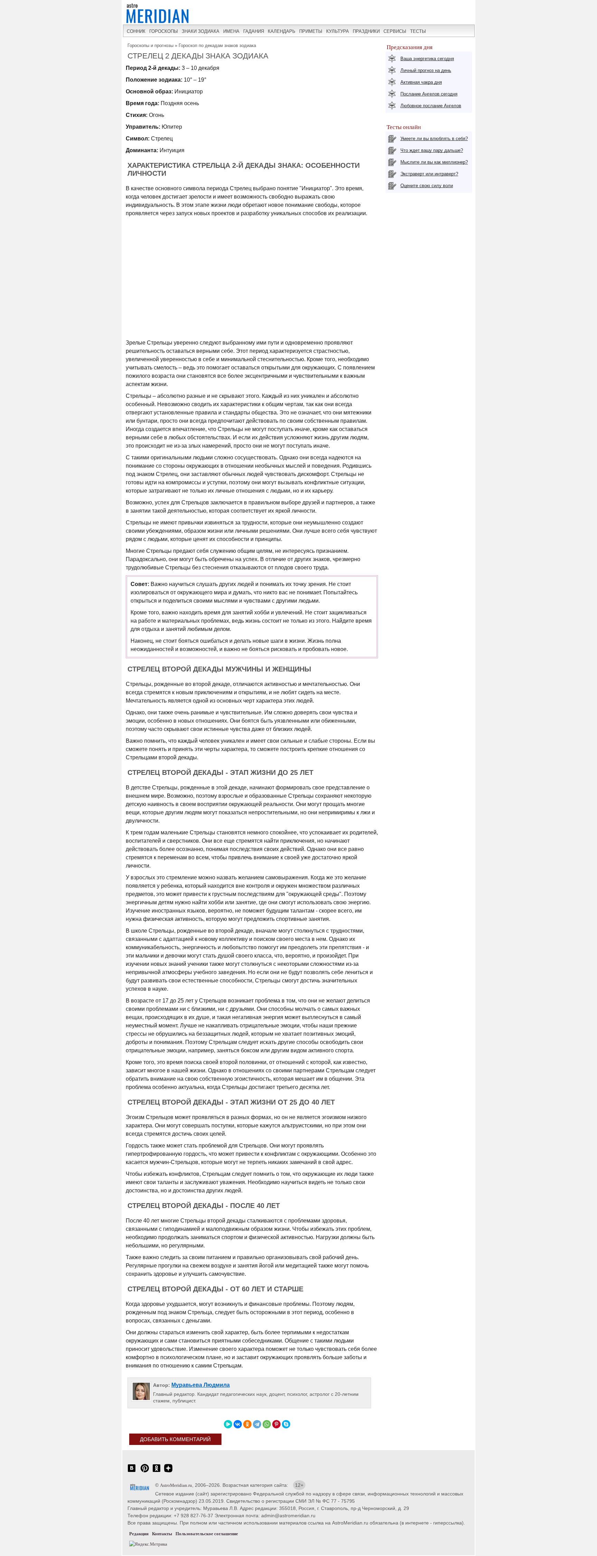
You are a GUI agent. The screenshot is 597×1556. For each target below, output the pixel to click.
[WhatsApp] (267, 1424)
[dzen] (168, 1471)
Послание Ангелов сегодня (428, 94)
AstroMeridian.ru (176, 1485)
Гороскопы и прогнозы (150, 45)
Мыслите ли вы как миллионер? (434, 162)
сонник (136, 31)
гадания (253, 31)
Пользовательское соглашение (207, 1533)
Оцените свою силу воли (426, 185)
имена (231, 31)
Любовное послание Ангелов (430, 105)
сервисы (394, 31)
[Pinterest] (276, 1424)
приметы (310, 31)
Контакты (162, 1533)
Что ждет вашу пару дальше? (431, 150)
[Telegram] (257, 1424)
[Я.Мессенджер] (228, 1424)
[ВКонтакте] (238, 1424)
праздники (366, 31)
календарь (281, 31)
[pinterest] (145, 1471)
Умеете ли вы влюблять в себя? (434, 138)
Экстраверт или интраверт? (429, 173)
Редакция (139, 1533)
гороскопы (163, 31)
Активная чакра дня (421, 82)
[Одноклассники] (247, 1424)
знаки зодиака (200, 31)
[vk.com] (131, 1471)
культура (337, 31)
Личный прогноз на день (425, 70)
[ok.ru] (156, 1471)
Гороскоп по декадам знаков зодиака (217, 45)
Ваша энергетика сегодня (427, 58)
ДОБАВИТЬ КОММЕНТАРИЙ (175, 1439)
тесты (418, 31)
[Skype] (286, 1424)
